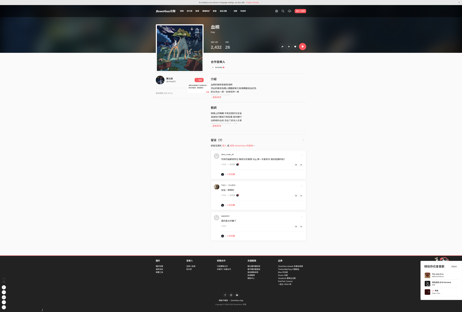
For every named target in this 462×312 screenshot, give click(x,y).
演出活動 (223, 11)
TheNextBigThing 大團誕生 (288, 269)
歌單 (197, 11)
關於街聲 (159, 266)
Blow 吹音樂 (283, 272)
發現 (182, 11)
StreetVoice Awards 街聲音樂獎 (290, 266)
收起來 (454, 267)
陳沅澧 (169, 78)
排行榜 (189, 11)
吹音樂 (243, 11)
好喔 (207, 92)
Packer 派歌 (283, 275)
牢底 (436, 291)
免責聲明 (251, 275)
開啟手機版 (223, 300)
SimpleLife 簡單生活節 (287, 278)
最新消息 (159, 269)
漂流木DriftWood (438, 276)
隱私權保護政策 (253, 266)
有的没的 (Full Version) (441, 282)
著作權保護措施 (253, 269)
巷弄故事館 (218, 67)
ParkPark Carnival (285, 281)
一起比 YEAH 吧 (284, 284)
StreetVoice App (237, 300)
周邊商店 (206, 11)
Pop (213, 32)
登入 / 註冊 (300, 11)
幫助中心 (251, 278)
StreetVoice (166, 11)
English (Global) (252, 2)
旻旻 (433, 285)
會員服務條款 (252, 272)
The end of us (437, 274)
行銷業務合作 (222, 266)
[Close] (459, 2)
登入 (224, 146)
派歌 (235, 11)
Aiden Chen (436, 293)
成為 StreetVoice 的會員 (241, 146)
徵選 (214, 11)
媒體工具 (159, 272)
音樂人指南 (190, 266)
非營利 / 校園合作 (224, 269)
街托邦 (189, 269)
